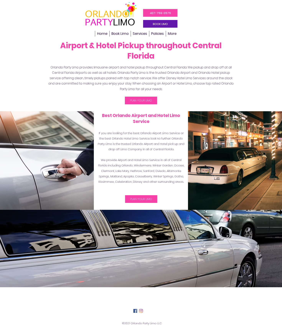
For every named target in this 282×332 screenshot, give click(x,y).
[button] (140, 34)
